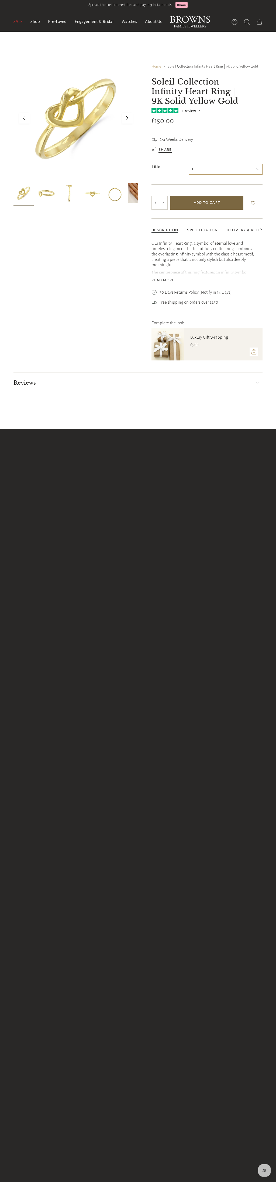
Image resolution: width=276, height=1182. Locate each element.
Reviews (24, 383)
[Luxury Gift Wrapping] (167, 344)
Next (127, 118)
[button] (35, 22)
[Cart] (259, 22)
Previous (24, 118)
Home (156, 66)
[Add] (254, 352)
